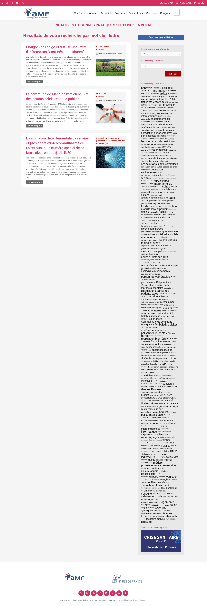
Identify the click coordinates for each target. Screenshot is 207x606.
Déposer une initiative (161, 37)
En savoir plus (34, 81)
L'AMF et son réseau (85, 13)
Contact (143, 600)
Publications (135, 13)
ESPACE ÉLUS (183, 3)
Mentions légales (131, 600)
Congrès (165, 13)
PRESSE (199, 3)
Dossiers (119, 13)
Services (151, 13)
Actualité (106, 13)
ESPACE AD (166, 3)
